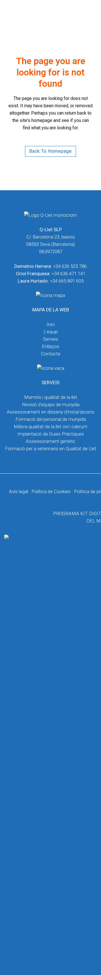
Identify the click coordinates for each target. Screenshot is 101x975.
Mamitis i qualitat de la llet (50, 397)
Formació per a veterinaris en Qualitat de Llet (50, 448)
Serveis (50, 339)
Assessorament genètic (50, 441)
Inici (51, 324)
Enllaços (50, 346)
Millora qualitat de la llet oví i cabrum (50, 426)
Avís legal (18, 491)
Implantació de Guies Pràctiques (50, 434)
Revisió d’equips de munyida (50, 404)
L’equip (50, 332)
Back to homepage (50, 151)
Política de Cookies (51, 491)
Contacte (50, 354)
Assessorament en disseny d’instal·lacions (50, 412)
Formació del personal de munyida (50, 419)
